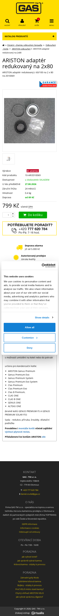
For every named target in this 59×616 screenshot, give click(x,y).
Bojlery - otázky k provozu (29, 585)
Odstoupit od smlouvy (29, 531)
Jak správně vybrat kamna (29, 560)
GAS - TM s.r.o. (38, 608)
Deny (29, 347)
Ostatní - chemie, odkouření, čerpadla (24, 45)
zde (43, 436)
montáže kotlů (27, 428)
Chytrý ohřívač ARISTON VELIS (29, 593)
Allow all (29, 327)
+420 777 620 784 (30, 490)
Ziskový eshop (22, 612)
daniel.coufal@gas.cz (30, 494)
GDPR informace (29, 524)
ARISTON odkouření (21, 48)
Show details (42, 317)
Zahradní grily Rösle (29, 577)
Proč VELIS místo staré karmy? (29, 589)
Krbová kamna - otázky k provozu (29, 564)
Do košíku (35, 215)
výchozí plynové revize (17, 431)
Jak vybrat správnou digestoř (29, 596)
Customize (28, 337)
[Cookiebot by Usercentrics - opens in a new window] (42, 265)
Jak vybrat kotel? (29, 556)
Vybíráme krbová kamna (29, 581)
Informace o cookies (29, 528)
